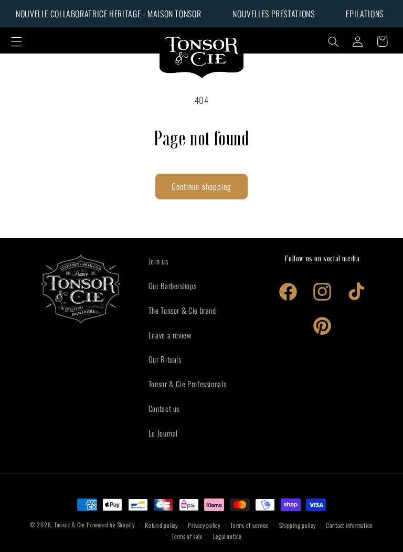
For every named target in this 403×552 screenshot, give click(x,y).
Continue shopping (201, 186)
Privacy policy (204, 525)
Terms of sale (187, 536)
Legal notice (227, 536)
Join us (158, 261)
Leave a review (170, 335)
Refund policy (161, 525)
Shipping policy (297, 525)
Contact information (349, 525)
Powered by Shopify (110, 524)
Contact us (164, 408)
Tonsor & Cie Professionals (187, 383)
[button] (16, 41)
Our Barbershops (172, 285)
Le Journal (163, 433)
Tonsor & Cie (69, 524)
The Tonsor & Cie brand (182, 310)
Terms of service (249, 525)
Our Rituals (165, 359)
